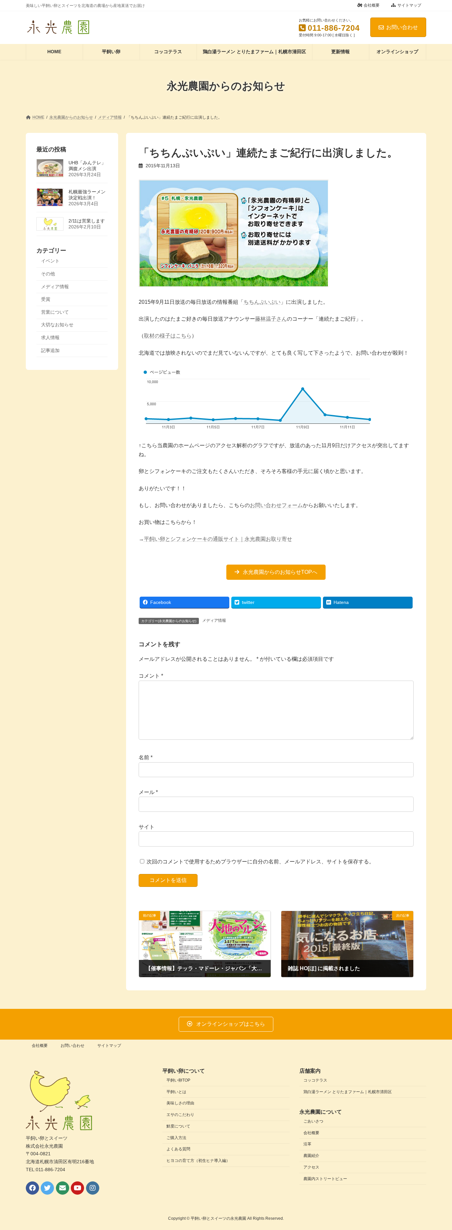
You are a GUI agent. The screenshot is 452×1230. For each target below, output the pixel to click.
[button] (276, 572)
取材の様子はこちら (168, 335)
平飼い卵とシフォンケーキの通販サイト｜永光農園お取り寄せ (218, 539)
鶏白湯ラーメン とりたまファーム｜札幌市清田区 (347, 1092)
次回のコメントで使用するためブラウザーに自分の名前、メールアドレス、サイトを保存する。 (260, 861)
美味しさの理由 (180, 1103)
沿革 (307, 1144)
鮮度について (178, 1126)
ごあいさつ (313, 1121)
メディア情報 (214, 620)
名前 (146, 758)
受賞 (45, 299)
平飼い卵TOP (178, 1080)
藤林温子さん (271, 319)
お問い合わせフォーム (276, 505)
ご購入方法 (176, 1137)
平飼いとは (176, 1092)
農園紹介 (311, 1155)
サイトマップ (409, 5)
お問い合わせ (402, 27)
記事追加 (50, 350)
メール (148, 792)
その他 (48, 273)
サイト (147, 827)
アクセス (311, 1167)
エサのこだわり (180, 1114)
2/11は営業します (86, 220)
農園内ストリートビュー (325, 1178)
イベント (50, 260)
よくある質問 (178, 1149)
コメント (151, 676)
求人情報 (50, 337)
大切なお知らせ (57, 324)
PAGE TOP (435, 1186)
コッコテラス (315, 1080)
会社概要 (372, 5)
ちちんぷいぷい (262, 302)
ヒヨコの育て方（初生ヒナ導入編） (198, 1160)
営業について (55, 311)
